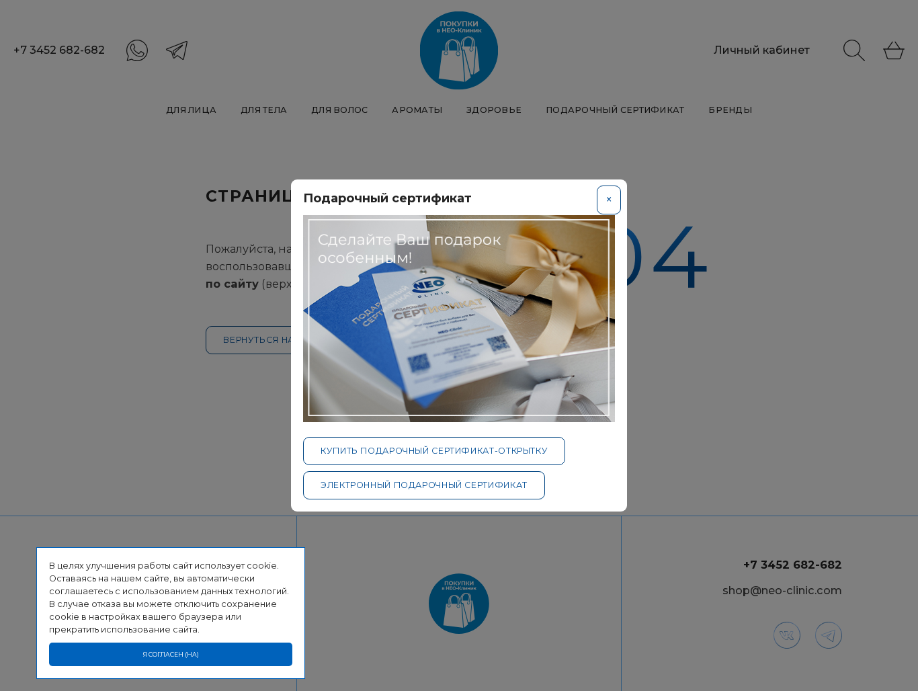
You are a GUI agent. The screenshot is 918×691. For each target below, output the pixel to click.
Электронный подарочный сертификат (424, 485)
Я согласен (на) (171, 654)
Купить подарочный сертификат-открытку (434, 451)
